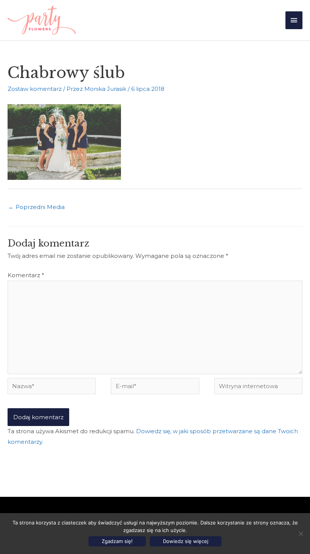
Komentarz (26, 275)
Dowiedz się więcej (185, 541)
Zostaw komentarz (35, 88)
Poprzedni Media (36, 207)
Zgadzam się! (117, 541)
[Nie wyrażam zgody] (300, 533)
